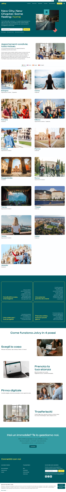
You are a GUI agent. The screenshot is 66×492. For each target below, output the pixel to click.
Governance (25, 470)
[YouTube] (51, 476)
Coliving (56, 0)
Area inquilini (60, 3)
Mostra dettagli (3, 490)
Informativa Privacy (60, 474)
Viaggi (60, 0)
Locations (29, 3)
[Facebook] (46, 476)
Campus (63, 0)
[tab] (23, 65)
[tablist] (33, 65)
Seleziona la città (6, 29)
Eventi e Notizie (26, 472)
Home (52, 0)
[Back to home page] (3, 3)
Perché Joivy (34, 3)
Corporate (45, 3)
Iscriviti (61, 470)
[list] (33, 169)
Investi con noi (4, 470)
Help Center (40, 3)
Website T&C (62, 473)
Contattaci (33, 446)
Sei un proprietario (52, 3)
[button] (17, 291)
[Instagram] (48, 476)
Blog (24, 468)
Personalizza (61, 487)
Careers (2, 472)
